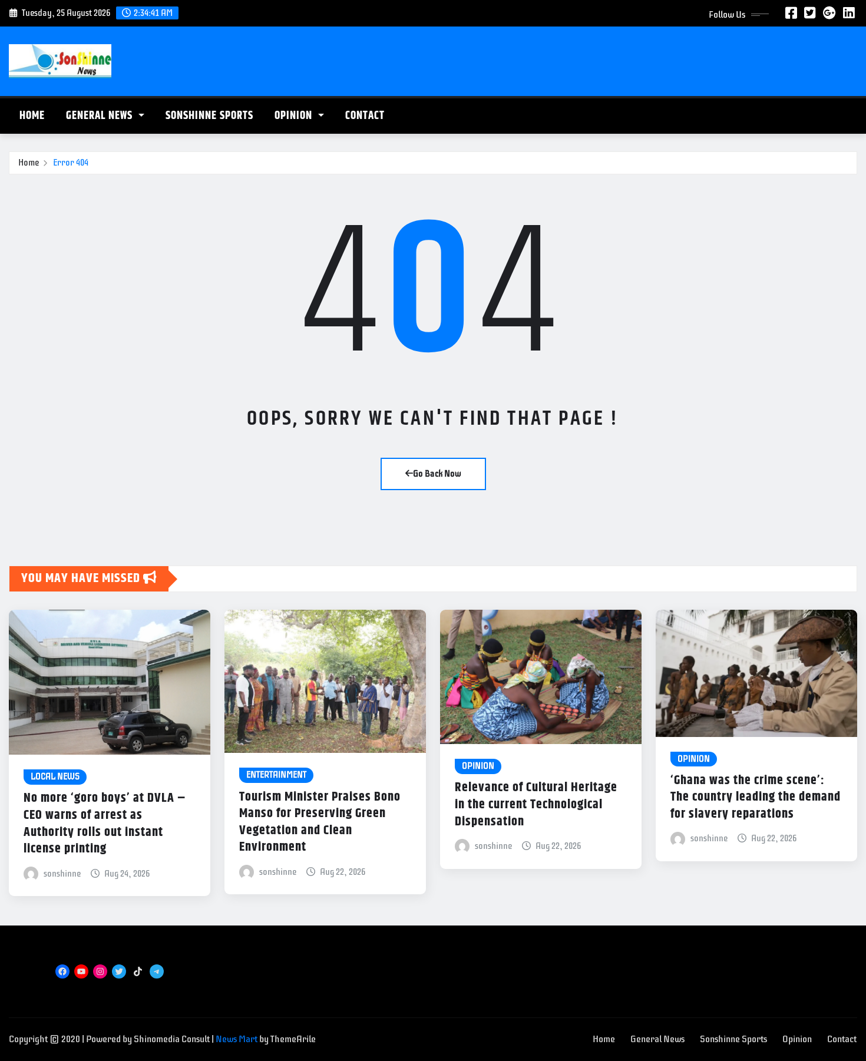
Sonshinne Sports (209, 115)
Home (32, 115)
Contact (365, 115)
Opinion (295, 115)
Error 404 (70, 162)
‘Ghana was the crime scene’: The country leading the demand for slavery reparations (755, 797)
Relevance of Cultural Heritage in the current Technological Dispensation (536, 804)
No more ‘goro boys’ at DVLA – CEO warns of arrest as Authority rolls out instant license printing (105, 823)
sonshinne (62, 873)
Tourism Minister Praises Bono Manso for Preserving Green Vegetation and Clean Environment (320, 822)
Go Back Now (437, 473)
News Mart (236, 1039)
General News (100, 115)
